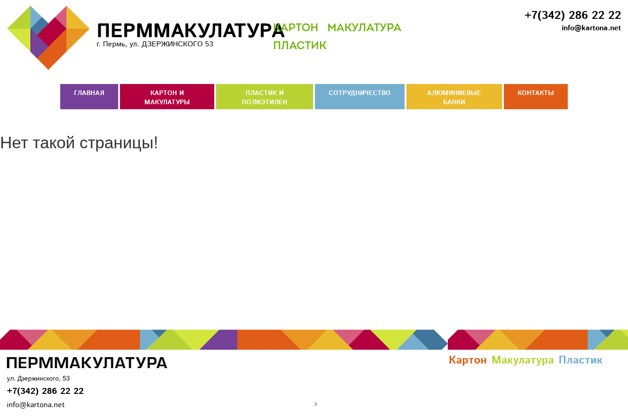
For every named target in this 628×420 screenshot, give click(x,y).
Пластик (299, 46)
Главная (89, 93)
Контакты (536, 93)
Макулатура (364, 28)
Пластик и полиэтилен (264, 98)
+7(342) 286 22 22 (573, 15)
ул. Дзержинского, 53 (38, 377)
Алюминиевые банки (454, 98)
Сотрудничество (360, 93)
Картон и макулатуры (167, 98)
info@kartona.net (591, 28)
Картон (295, 28)
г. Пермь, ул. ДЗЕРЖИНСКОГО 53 (173, 33)
